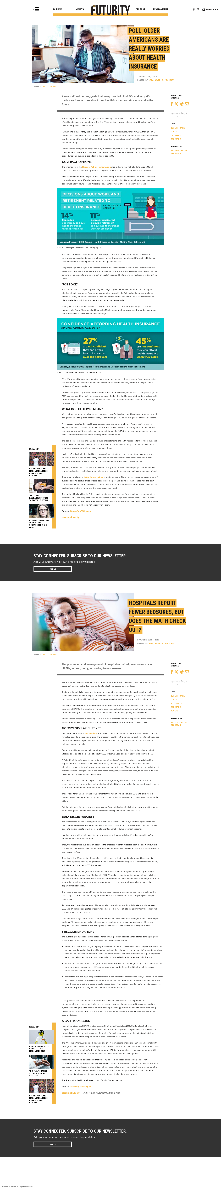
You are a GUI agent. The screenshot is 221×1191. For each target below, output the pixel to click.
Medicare (176, 139)
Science (57, 9)
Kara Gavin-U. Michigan (161, 80)
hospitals (176, 703)
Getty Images (49, 86)
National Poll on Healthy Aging (96, 167)
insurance (176, 135)
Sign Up (52, 569)
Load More (110, 1166)
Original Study (71, 517)
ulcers (174, 711)
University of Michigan (179, 152)
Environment (160, 9)
